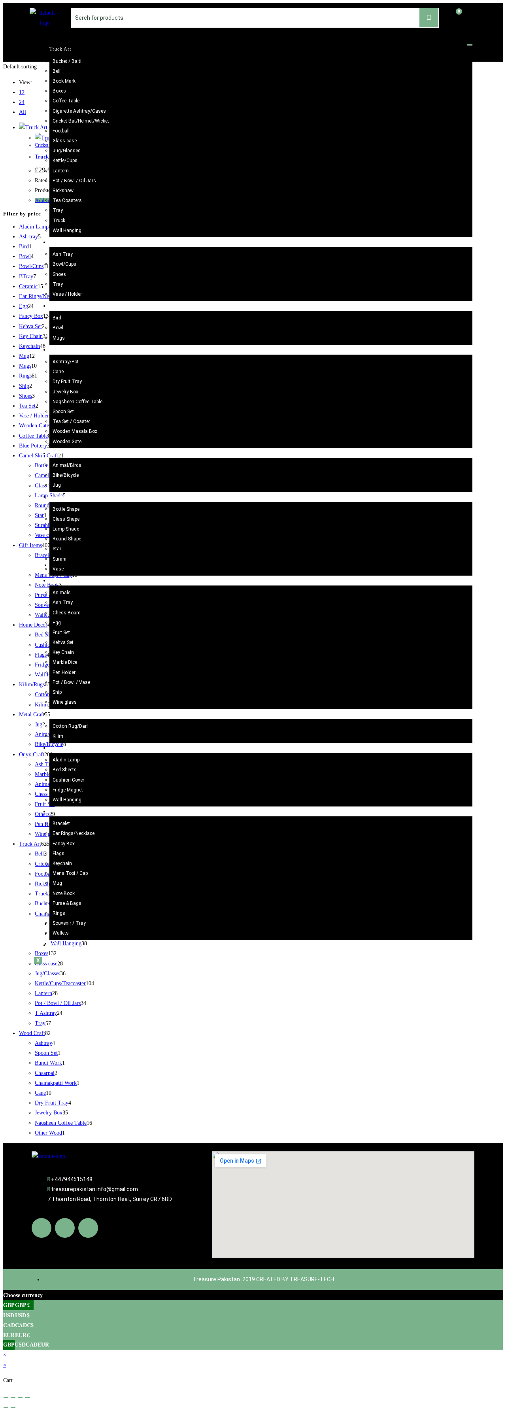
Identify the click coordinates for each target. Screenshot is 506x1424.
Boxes (59, 91)
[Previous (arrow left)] (6, 1407)
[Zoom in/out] (6, 1397)
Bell (56, 71)
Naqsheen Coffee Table (77, 401)
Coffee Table (66, 101)
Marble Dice (65, 662)
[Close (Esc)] (27, 1397)
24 (22, 102)
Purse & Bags (67, 903)
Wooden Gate (67, 441)
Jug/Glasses (67, 150)
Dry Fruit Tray (67, 381)
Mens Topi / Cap (70, 873)
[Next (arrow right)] (13, 1407)
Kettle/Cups (65, 160)
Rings (59, 913)
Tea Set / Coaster (71, 421)
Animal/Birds (67, 465)
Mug (57, 883)
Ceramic (58, 306)
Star (57, 548)
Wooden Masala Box (75, 431)
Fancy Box (64, 843)
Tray (58, 210)
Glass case (65, 141)
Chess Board (67, 613)
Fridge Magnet (68, 790)
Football (61, 131)
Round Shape (67, 539)
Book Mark (64, 81)
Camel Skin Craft (68, 497)
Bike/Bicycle (66, 475)
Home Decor (63, 748)
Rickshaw (63, 190)
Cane (58, 371)
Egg (57, 622)
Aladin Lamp (66, 760)
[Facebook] (41, 1228)
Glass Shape (66, 519)
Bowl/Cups (64, 264)
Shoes (59, 274)
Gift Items (60, 811)
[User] (473, 16)
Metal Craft (62, 453)
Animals (62, 592)
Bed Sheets (65, 769)
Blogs (55, 945)
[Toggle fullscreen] (13, 1397)
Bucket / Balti (67, 61)
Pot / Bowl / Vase (71, 682)
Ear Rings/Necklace (73, 833)
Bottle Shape (66, 509)
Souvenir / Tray (69, 923)
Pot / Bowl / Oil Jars (74, 180)
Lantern (61, 171)
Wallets (61, 933)
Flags (58, 853)
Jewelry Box (65, 392)
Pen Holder (64, 672)
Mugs (59, 338)
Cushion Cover (68, 780)
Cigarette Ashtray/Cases (79, 111)
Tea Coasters (67, 200)
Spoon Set (63, 411)
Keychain (62, 863)
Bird (57, 318)
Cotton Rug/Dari (70, 726)
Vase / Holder (67, 294)
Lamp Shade (66, 529)
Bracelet (61, 823)
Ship (57, 692)
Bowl (58, 328)
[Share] (20, 1397)
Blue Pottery (63, 242)
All (22, 112)
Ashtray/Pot (66, 361)
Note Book (64, 893)
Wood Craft (62, 350)
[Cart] (455, 16)
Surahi (59, 559)
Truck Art (60, 49)
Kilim (58, 736)
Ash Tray (63, 254)
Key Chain (63, 652)
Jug (57, 485)
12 (22, 92)
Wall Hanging (67, 230)
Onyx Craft (62, 581)
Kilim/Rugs (62, 714)
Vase (58, 569)
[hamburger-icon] (469, 44)
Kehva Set (63, 642)
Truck (59, 220)
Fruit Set (61, 632)
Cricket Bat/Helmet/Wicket (81, 121)
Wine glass (65, 702)
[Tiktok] (88, 1228)
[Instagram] (65, 1228)
